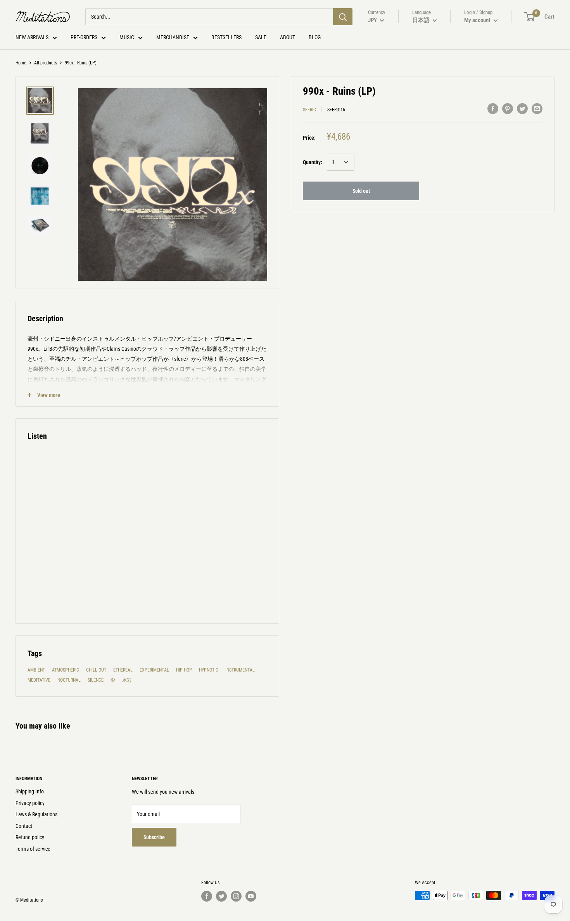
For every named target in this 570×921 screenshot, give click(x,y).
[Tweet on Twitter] (522, 108)
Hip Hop (184, 670)
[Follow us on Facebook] (206, 896)
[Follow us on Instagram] (236, 896)
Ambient (36, 670)
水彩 (126, 680)
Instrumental (240, 670)
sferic (309, 110)
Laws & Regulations (36, 814)
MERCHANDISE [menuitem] (172, 37)
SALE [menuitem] (260, 37)
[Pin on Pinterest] (507, 108)
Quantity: (312, 162)
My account (478, 20)
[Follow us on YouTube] (250, 896)
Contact (24, 826)
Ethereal (123, 670)
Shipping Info (30, 791)
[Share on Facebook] (492, 108)
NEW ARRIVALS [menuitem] (32, 37)
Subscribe (154, 837)
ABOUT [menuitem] (287, 37)
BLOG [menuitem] (315, 37)
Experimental (154, 670)
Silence (96, 680)
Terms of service (33, 849)
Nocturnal (69, 680)
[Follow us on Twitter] (221, 896)
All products (45, 63)
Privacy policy (30, 803)
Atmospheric (65, 670)
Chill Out (96, 670)
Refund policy (30, 837)
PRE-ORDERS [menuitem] (84, 37)
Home (21, 63)
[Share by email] (537, 108)
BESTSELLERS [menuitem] (226, 37)
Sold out (361, 191)
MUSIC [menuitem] (126, 37)
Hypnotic (208, 670)
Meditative (39, 680)
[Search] (342, 16)
